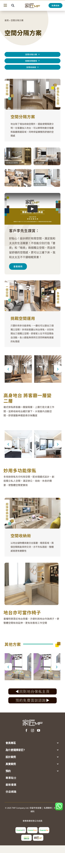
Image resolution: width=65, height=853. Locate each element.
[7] (18, 369)
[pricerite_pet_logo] (44, 828)
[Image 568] (18, 149)
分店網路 (11, 791)
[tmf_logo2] (38, 836)
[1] (47, 444)
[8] (47, 369)
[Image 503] (32, 698)
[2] (18, 444)
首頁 (7, 20)
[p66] (18, 666)
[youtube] (38, 730)
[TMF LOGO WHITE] (32, 718)
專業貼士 (11, 778)
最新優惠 (11, 784)
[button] (8, 369)
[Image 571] (47, 170)
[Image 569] (47, 149)
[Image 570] (18, 170)
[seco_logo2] (26, 836)
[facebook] (26, 730)
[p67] (47, 666)
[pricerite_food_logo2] (32, 828)
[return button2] (32, 689)
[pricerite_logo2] (20, 828)
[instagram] (32, 730)
